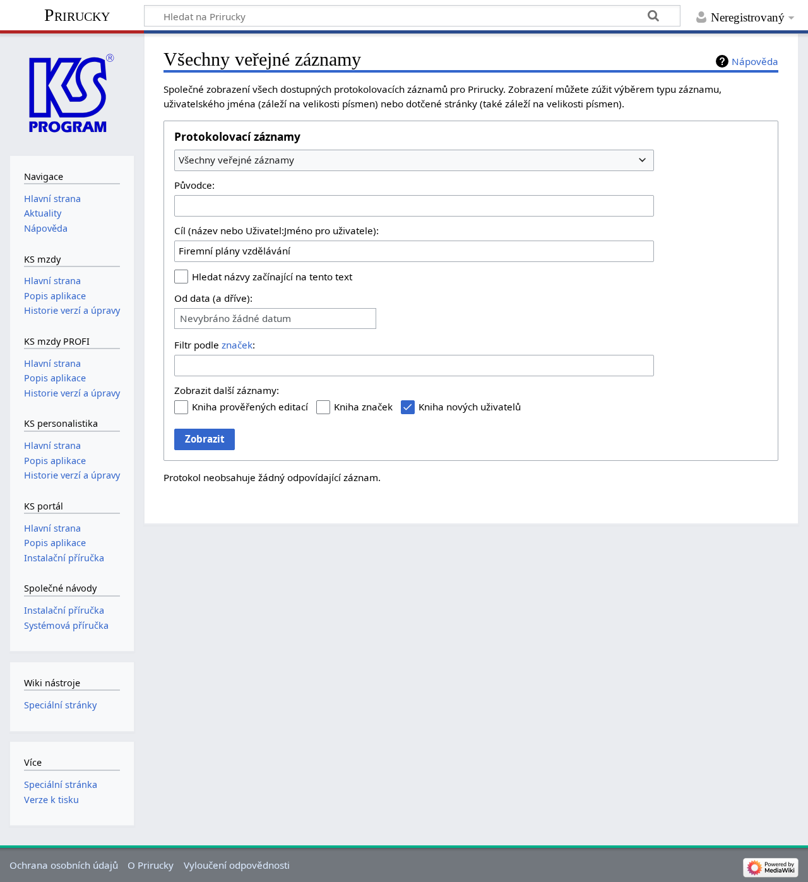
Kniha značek (363, 406)
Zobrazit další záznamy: (226, 390)
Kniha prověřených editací (250, 406)
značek (237, 344)
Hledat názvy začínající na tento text (272, 276)
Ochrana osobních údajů (63, 865)
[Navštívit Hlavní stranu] (71, 93)
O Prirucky (151, 865)
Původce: (194, 185)
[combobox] (414, 160)
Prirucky (77, 15)
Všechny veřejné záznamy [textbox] (236, 159)
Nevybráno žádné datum (235, 319)
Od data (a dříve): (213, 298)
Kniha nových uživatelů (470, 406)
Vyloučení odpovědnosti (237, 865)
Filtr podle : (214, 344)
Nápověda (755, 61)
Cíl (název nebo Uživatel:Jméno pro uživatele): (276, 230)
